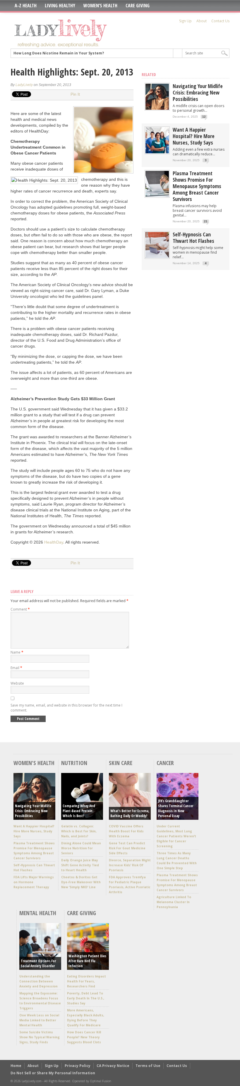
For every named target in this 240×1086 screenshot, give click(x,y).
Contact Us (220, 20)
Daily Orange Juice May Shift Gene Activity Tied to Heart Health (80, 865)
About (201, 20)
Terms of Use (148, 1065)
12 (204, 116)
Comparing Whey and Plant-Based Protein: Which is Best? (79, 810)
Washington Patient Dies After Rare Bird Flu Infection (87, 960)
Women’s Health (100, 5)
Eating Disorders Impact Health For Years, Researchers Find (86, 981)
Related (149, 74)
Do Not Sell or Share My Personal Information (53, 1072)
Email (16, 667)
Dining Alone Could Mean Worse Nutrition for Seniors (81, 848)
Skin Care (120, 763)
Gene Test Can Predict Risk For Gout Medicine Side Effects (127, 848)
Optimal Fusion (100, 1081)
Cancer (165, 763)
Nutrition (74, 763)
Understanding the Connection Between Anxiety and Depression (38, 981)
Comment (20, 609)
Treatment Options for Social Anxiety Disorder (38, 963)
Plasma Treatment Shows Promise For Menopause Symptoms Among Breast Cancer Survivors (197, 186)
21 (206, 221)
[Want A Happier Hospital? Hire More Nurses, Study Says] (157, 152)
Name (17, 652)
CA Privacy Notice (113, 1065)
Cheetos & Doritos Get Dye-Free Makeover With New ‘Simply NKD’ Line (81, 882)
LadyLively (24, 85)
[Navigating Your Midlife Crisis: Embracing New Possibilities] (157, 108)
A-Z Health (26, 5)
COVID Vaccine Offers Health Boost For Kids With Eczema (126, 831)
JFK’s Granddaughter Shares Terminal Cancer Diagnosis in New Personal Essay (175, 808)
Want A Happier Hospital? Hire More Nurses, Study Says (194, 136)
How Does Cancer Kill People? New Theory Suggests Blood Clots (84, 1037)
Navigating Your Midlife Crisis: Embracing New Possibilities (198, 92)
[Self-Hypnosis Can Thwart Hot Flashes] (157, 256)
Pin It (75, 94)
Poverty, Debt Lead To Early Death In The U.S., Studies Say (85, 998)
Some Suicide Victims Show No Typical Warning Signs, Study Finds (39, 1037)
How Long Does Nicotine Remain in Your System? (58, 53)
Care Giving (138, 5)
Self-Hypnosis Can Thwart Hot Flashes (193, 237)
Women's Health (33, 763)
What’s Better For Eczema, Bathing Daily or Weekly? (129, 813)
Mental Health (37, 913)
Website (17, 683)
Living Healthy (60, 5)
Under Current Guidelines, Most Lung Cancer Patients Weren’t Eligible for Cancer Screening (176, 836)
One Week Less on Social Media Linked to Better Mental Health (39, 1020)
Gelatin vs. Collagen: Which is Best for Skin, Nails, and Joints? (79, 831)
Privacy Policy (77, 1065)
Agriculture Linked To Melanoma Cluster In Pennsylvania (174, 902)
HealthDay (53, 542)
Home (16, 1065)
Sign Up (185, 20)
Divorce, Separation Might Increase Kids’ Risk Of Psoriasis (130, 865)
